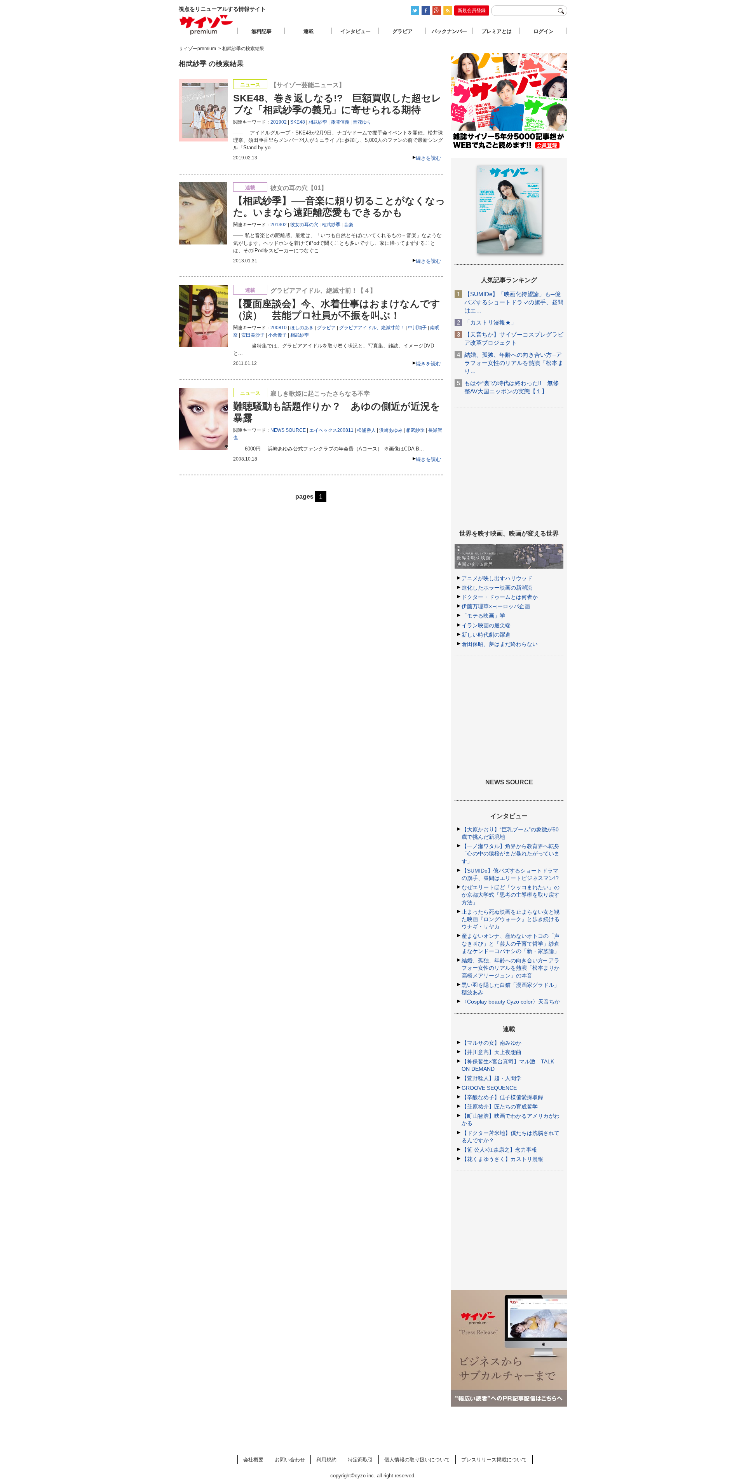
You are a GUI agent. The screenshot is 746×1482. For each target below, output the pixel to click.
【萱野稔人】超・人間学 (491, 1078)
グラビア (326, 327)
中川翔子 (417, 327)
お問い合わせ (290, 1460)
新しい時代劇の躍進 (486, 635)
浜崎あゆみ (391, 430)
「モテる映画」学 (483, 616)
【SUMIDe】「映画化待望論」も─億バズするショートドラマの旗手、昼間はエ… (513, 302)
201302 (278, 224)
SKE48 (297, 122)
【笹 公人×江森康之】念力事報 (499, 1150)
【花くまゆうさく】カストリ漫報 (502, 1159)
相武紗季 (318, 122)
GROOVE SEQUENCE (489, 1088)
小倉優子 (277, 335)
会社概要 (253, 1460)
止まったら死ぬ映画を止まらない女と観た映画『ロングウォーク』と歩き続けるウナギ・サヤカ (511, 919)
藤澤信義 (340, 122)
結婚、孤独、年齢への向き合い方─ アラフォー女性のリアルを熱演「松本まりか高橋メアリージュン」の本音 (511, 967)
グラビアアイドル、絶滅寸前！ (371, 327)
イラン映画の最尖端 (486, 625)
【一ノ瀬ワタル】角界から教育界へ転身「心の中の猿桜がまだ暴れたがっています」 (511, 853)
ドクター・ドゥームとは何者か (500, 597)
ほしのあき (302, 327)
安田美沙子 (253, 335)
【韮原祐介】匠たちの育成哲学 (500, 1106)
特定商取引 (360, 1460)
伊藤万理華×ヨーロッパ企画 (496, 606)
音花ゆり (362, 122)
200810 (278, 327)
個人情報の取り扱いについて (417, 1460)
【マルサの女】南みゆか (491, 1043)
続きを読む (428, 158)
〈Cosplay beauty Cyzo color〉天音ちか (511, 1001)
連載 (308, 31)
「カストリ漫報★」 (490, 322)
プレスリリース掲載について (494, 1460)
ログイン (543, 31)
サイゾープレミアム (206, 25)
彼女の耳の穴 (304, 224)
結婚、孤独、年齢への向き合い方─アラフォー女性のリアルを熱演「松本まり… (513, 362)
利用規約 (326, 1460)
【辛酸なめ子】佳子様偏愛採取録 (502, 1097)
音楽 (348, 224)
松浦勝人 (366, 430)
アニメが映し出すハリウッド (497, 578)
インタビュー (355, 31)
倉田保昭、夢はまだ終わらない (500, 644)
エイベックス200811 (331, 430)
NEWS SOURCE (288, 430)
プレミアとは (496, 31)
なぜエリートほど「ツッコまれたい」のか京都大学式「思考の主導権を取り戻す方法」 (511, 894)
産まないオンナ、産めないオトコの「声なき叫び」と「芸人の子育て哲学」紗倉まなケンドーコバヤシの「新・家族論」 (511, 943)
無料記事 (261, 31)
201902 (278, 122)
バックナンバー (449, 31)
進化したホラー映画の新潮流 (497, 588)
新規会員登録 (472, 10)
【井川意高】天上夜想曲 (491, 1052)
